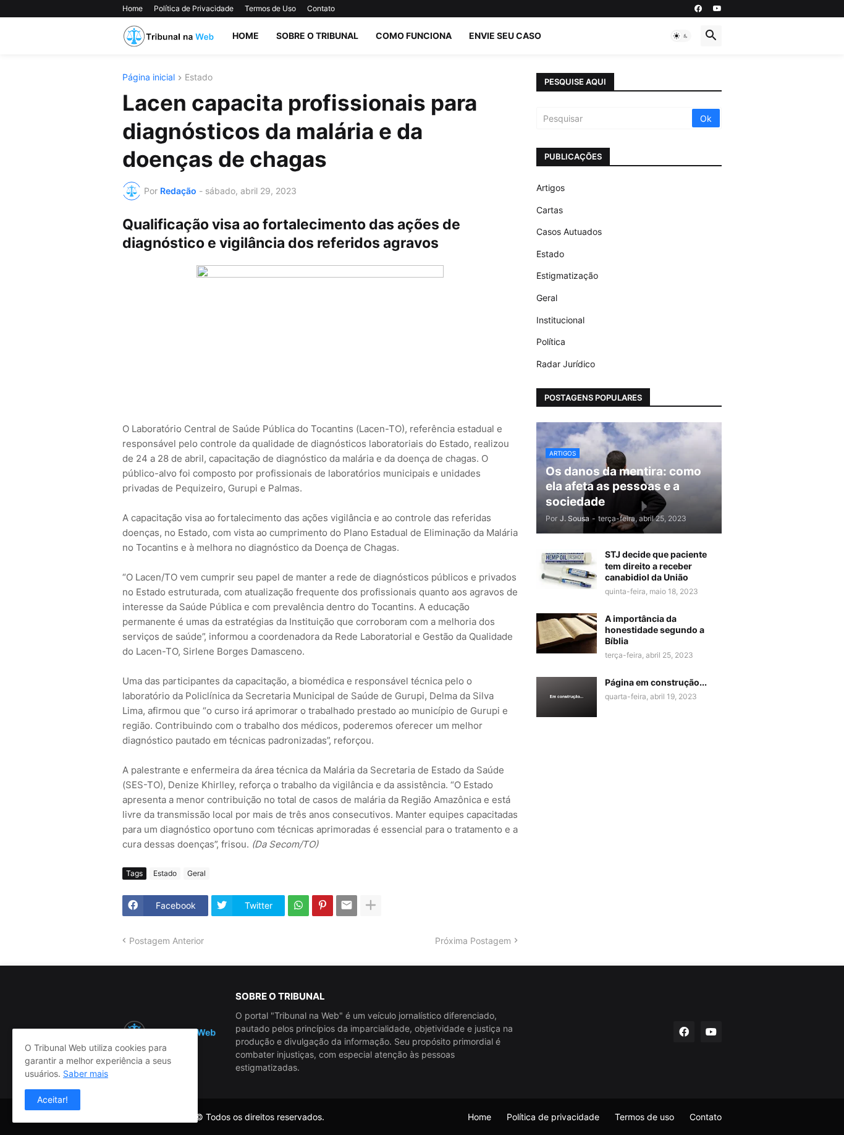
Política (550, 341)
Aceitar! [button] (52, 1099)
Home (132, 8)
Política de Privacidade (194, 8)
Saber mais (85, 1073)
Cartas (549, 210)
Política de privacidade (553, 1117)
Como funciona (414, 35)
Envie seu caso (505, 35)
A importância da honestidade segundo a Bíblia (654, 629)
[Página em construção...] (566, 697)
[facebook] (698, 8)
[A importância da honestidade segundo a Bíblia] (566, 633)
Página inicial (148, 77)
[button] (680, 36)
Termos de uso (644, 1117)
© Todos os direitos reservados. (259, 1117)
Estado (199, 77)
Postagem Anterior (166, 940)
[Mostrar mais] (370, 905)
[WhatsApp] (298, 905)
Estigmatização (567, 275)
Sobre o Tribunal (317, 35)
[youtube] (717, 8)
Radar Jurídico (565, 364)
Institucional (560, 320)
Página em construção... (656, 682)
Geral (196, 873)
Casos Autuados (569, 231)
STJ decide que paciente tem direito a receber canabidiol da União (656, 565)
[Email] (346, 905)
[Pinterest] (322, 905)
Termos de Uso (270, 8)
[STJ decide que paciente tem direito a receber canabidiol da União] (566, 569)
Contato (321, 8)
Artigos (550, 187)
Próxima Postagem (473, 940)
